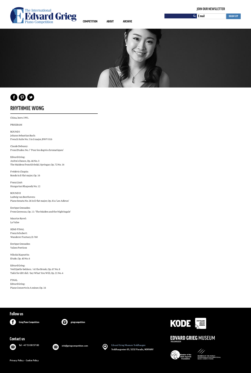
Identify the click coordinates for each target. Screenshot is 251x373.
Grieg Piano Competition (29, 322)
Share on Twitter (30, 97)
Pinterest (22, 97)
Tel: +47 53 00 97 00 (29, 345)
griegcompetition (78, 322)
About (110, 21)
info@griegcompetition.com (75, 346)
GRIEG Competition (43, 15)
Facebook (14, 97)
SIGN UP (233, 16)
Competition (90, 21)
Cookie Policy (32, 360)
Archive (127, 21)
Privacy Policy (17, 360)
